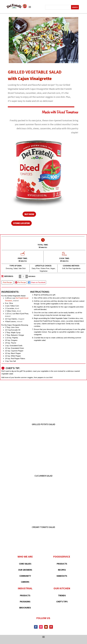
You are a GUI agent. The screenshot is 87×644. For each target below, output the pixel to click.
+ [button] (26, 276)
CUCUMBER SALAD (43, 475)
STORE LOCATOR (21, 223)
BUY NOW (29, 214)
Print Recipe (7, 282)
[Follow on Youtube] (46, 627)
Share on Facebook (37, 282)
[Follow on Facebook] (36, 627)
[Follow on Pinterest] (51, 627)
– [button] (20, 276)
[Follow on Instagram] (41, 627)
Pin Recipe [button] (21, 282)
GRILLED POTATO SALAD (43, 424)
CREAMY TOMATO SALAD (43, 527)
